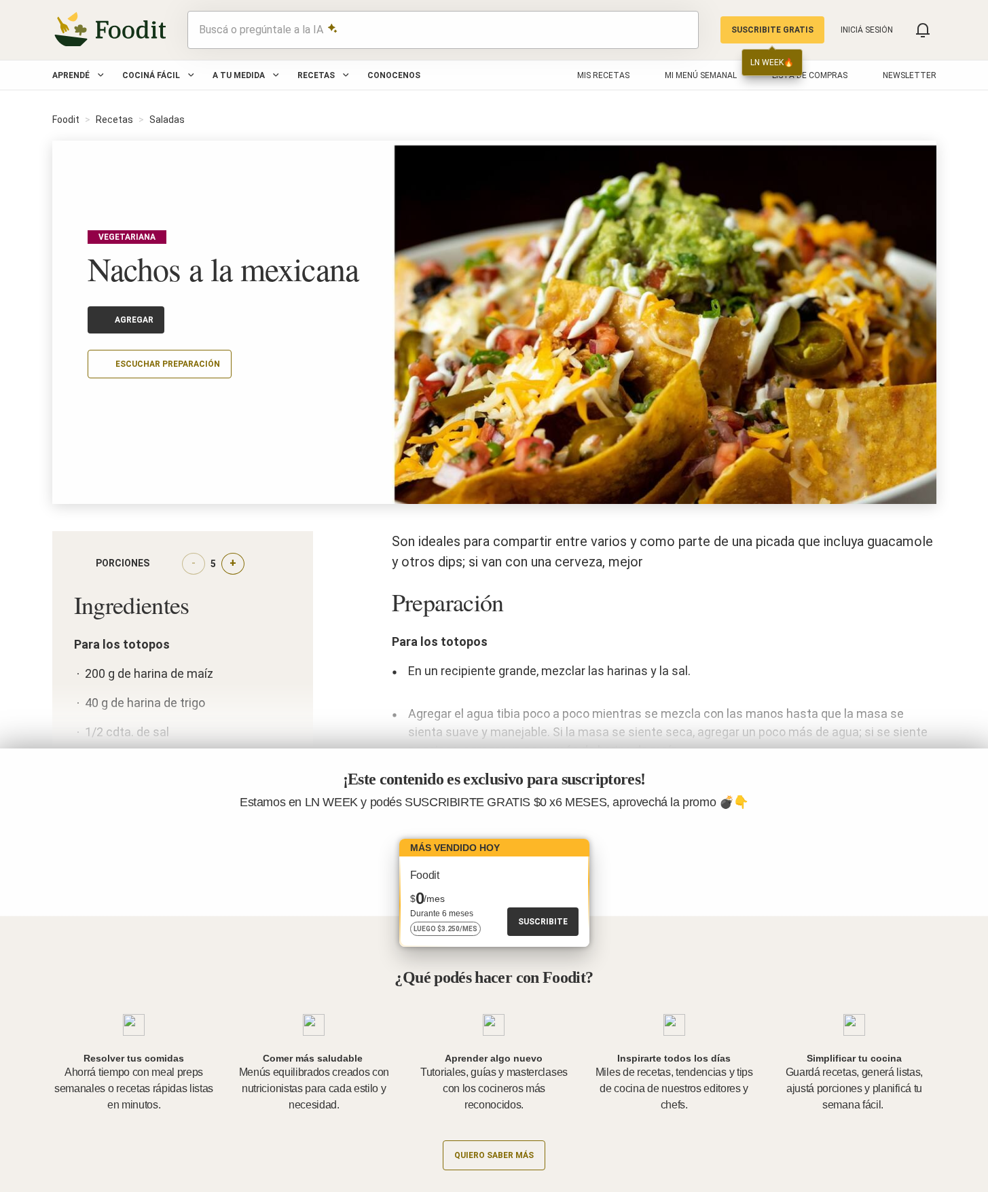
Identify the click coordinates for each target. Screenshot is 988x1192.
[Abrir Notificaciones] (922, 29)
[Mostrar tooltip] (160, 564)
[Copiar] (96, 404)
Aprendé (71, 75)
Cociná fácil (151, 75)
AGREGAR (134, 320)
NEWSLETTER (909, 75)
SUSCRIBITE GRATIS (772, 30)
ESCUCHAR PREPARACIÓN (167, 364)
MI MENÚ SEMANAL (701, 75)
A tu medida (239, 75)
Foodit (65, 119)
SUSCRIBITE (543, 921)
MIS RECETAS (603, 75)
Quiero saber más (494, 1155)
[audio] (681, 29)
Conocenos (393, 75)
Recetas (316, 75)
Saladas (167, 119)
